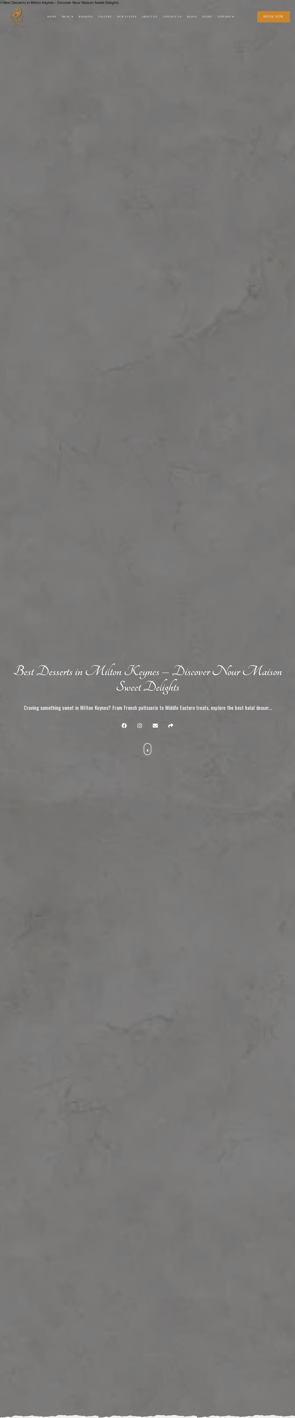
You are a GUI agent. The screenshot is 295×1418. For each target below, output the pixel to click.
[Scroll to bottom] (147, 749)
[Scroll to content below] (147, 744)
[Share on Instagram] (139, 725)
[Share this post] (170, 725)
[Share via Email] (155, 725)
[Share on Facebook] (124, 725)
